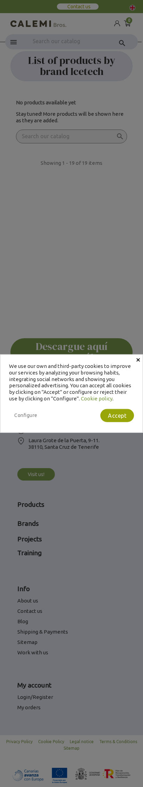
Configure (25, 415)
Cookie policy (96, 398)
